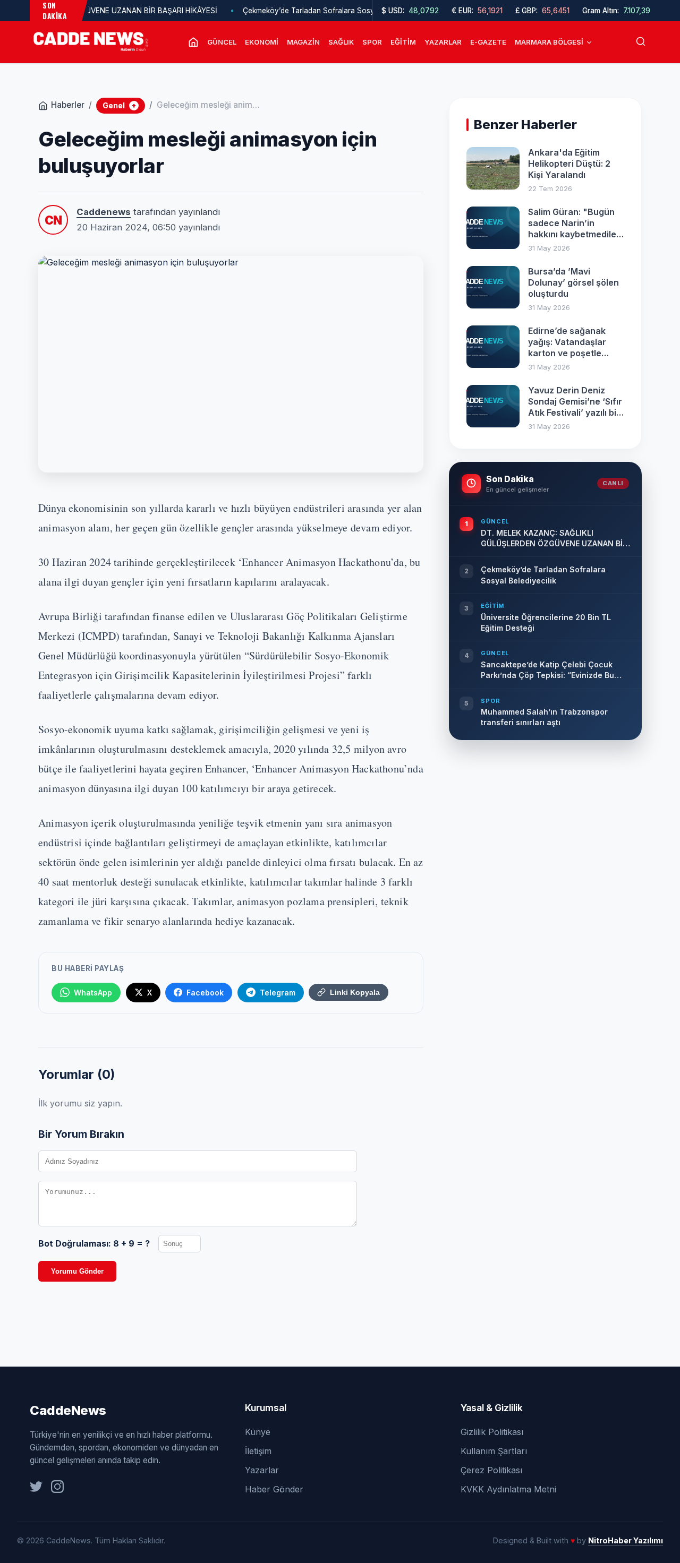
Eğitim (403, 42)
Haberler (67, 105)
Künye (257, 1432)
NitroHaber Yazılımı (625, 1540)
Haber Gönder (274, 1489)
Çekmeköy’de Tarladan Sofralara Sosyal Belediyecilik (313, 10)
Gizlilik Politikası (492, 1432)
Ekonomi (261, 42)
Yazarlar (443, 42)
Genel (119, 105)
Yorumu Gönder (77, 1271)
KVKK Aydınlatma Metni (508, 1489)
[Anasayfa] (193, 42)
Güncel (221, 42)
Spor (372, 42)
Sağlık (341, 42)
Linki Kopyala (355, 992)
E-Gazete (488, 42)
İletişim (258, 1451)
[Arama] (640, 42)
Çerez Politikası (491, 1470)
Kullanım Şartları (494, 1451)
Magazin (303, 42)
